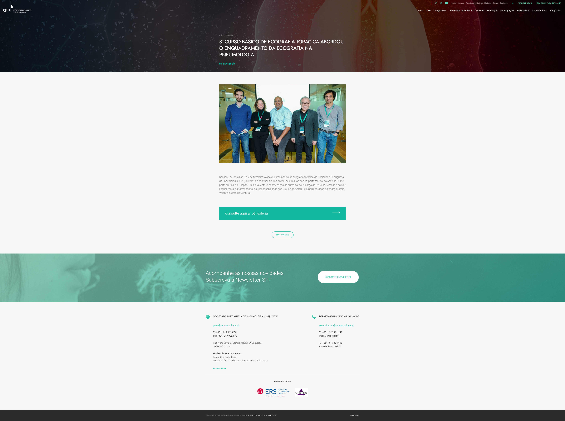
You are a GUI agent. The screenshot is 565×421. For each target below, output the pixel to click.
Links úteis (272, 416)
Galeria (495, 3)
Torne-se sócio (525, 3)
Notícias (487, 3)
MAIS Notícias (282, 235)
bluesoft (355, 416)
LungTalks (555, 10)
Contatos (503, 3)
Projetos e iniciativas (474, 3)
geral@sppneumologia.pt (226, 325)
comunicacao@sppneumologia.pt (336, 325)
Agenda (461, 3)
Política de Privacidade (257, 416)
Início (221, 35)
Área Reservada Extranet (548, 3)
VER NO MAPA (219, 368)
